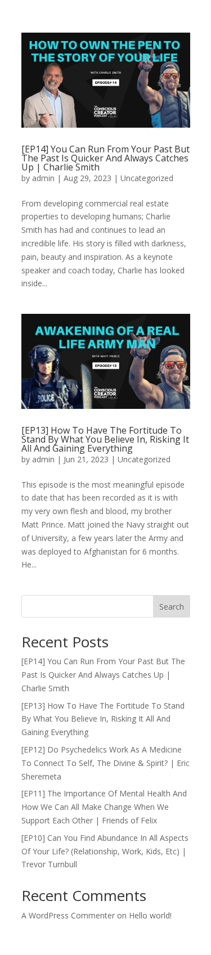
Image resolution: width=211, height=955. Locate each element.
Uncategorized (146, 178)
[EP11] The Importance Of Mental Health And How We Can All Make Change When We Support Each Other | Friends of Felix (104, 807)
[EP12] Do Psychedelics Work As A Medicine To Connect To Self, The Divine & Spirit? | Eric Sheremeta (105, 763)
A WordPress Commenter (68, 915)
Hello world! (150, 915)
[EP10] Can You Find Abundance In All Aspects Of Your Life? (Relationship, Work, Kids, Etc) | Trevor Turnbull (104, 851)
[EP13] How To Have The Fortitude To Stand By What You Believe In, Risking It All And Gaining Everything (105, 439)
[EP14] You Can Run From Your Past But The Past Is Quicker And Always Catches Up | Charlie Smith (105, 158)
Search (171, 606)
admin (43, 178)
